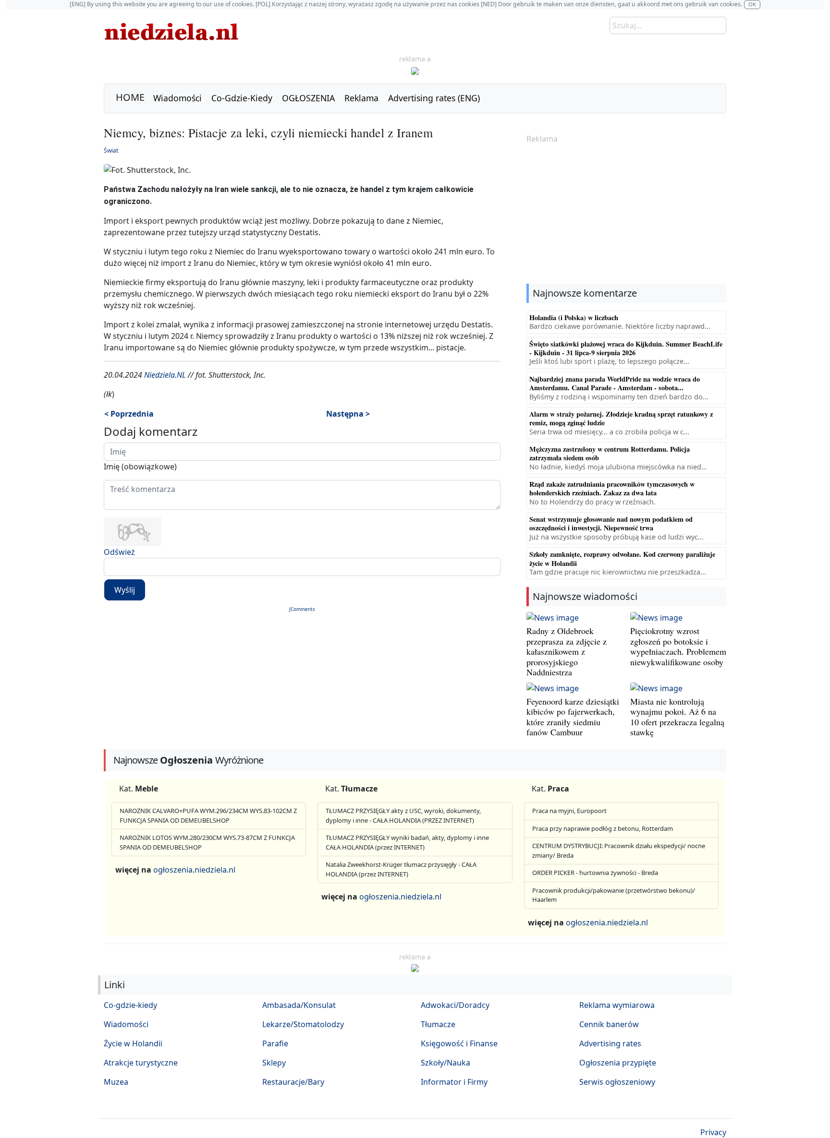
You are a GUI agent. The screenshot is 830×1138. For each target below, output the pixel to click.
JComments (302, 609)
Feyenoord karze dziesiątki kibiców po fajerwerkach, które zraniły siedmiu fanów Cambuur (572, 716)
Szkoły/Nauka (445, 1062)
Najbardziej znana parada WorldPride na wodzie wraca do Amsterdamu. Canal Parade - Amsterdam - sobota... (614, 383)
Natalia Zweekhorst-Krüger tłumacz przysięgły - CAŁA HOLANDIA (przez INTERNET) (401, 869)
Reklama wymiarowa (617, 1005)
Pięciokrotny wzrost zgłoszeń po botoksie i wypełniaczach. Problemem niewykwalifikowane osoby (678, 646)
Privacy (713, 1132)
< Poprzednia (129, 413)
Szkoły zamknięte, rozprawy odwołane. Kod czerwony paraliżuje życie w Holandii (622, 558)
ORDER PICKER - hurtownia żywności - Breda (595, 872)
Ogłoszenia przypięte (617, 1062)
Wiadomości (177, 98)
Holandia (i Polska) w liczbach (573, 317)
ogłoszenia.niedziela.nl (194, 869)
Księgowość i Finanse (459, 1043)
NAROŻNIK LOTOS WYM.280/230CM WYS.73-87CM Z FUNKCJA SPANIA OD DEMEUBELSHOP (207, 842)
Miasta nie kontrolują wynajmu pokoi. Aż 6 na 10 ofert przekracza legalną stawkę (677, 716)
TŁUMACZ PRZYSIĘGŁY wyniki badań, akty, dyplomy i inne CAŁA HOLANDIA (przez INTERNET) (407, 842)
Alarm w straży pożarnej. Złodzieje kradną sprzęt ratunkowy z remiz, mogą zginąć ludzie (621, 418)
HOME (130, 97)
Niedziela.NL (165, 375)
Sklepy (274, 1062)
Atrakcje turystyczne (141, 1062)
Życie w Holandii (133, 1043)
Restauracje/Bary (293, 1082)
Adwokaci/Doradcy (455, 1005)
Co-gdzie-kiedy (130, 1005)
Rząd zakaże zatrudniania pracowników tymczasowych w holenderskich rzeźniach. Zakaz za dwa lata (612, 488)
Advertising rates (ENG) (434, 98)
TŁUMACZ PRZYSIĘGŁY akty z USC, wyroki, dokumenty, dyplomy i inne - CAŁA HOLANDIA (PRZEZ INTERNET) (403, 815)
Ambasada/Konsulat (299, 1005)
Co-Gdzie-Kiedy (241, 98)
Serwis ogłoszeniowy (617, 1082)
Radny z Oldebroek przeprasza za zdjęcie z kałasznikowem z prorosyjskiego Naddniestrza (566, 651)
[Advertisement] (626, 214)
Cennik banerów (609, 1024)
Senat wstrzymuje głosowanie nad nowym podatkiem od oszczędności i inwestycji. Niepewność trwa (611, 523)
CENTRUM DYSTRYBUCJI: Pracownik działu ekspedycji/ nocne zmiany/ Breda (618, 850)
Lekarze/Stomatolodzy (303, 1024)
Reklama (361, 98)
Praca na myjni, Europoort (569, 810)
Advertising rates (610, 1043)
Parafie (275, 1043)
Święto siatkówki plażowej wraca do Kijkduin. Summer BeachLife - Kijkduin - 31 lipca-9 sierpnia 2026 (625, 348)
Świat (111, 150)
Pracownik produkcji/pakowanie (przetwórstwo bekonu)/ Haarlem (613, 895)
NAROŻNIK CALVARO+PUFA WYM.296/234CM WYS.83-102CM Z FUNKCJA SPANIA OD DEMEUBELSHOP (208, 815)
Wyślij (124, 590)
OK (752, 4)
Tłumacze (438, 1024)
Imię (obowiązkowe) (140, 466)
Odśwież (119, 552)
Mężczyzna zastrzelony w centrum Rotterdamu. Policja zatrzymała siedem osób (609, 453)
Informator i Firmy (454, 1082)
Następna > (348, 413)
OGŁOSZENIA (308, 98)
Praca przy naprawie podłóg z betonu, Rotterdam (602, 828)
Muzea (116, 1082)
